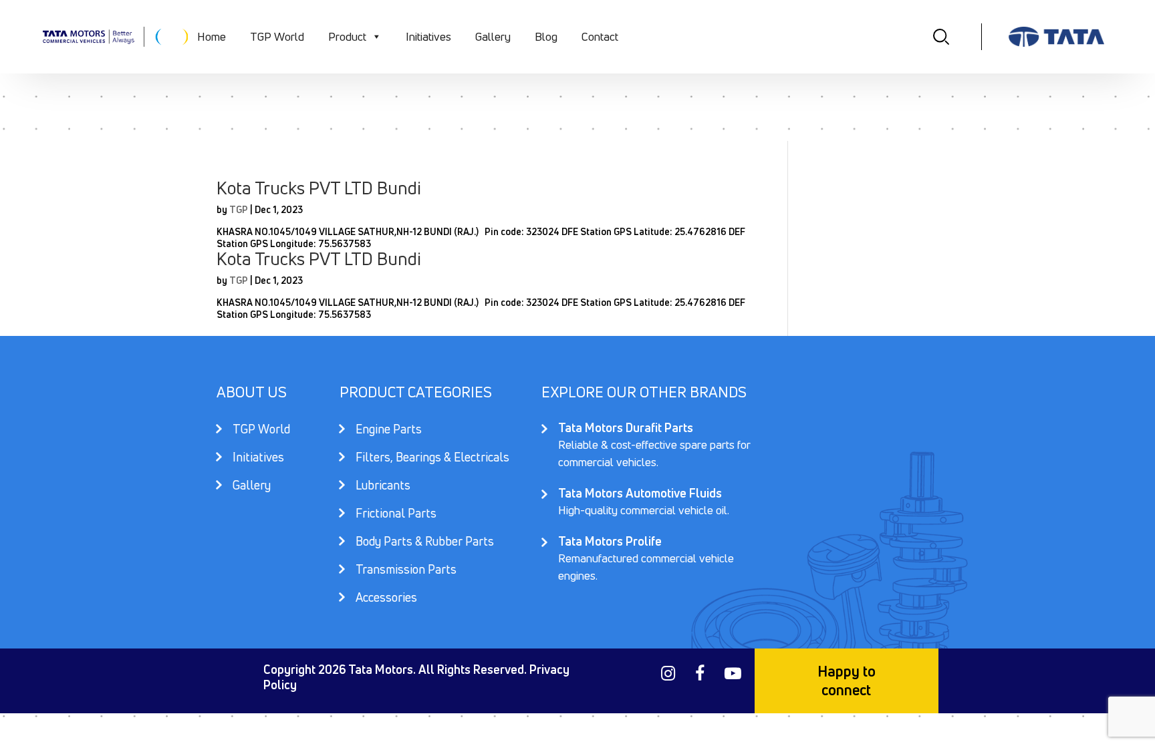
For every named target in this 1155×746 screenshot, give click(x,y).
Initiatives (428, 36)
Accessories (386, 597)
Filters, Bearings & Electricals (432, 458)
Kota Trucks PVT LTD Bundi (319, 188)
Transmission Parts (406, 570)
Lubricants (383, 486)
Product (347, 36)
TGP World (277, 36)
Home (211, 36)
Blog (546, 36)
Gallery (493, 36)
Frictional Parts (396, 514)
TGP (238, 209)
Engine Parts (389, 430)
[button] (376, 36)
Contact (600, 36)
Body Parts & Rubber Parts (425, 542)
